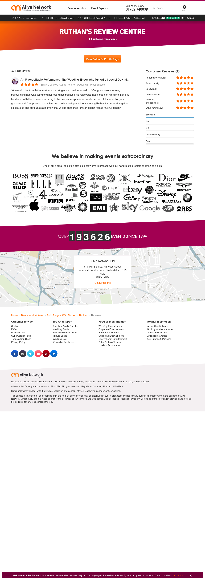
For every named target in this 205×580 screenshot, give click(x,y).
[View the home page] (31, 8)
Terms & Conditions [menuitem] (21, 338)
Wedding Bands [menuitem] (61, 329)
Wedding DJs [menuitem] (59, 338)
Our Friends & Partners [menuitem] (159, 338)
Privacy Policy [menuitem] (18, 342)
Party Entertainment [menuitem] (108, 332)
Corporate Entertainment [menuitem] (111, 329)
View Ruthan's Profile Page (102, 59)
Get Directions (102, 282)
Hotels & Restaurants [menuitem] (109, 345)
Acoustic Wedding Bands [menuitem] (65, 332)
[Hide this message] (190, 575)
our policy (178, 575)
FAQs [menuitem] (14, 329)
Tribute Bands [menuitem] (60, 335)
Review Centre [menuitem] (18, 332)
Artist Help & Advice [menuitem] (157, 335)
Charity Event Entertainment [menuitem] (112, 338)
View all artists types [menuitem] (63, 342)
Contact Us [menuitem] (16, 326)
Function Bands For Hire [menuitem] (65, 326)
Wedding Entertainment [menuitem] (110, 326)
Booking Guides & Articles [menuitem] (160, 329)
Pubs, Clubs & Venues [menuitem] (109, 342)
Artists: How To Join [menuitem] (157, 332)
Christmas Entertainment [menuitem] (111, 335)
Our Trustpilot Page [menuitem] (21, 335)
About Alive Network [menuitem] (157, 326)
